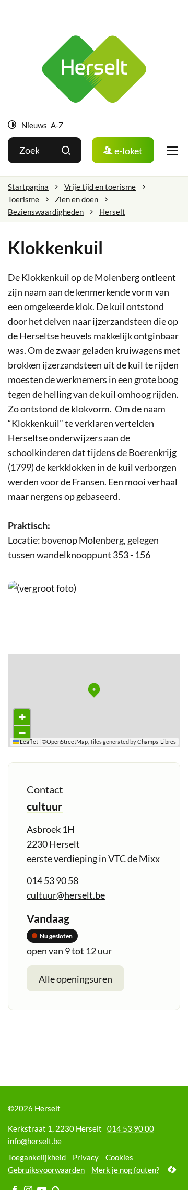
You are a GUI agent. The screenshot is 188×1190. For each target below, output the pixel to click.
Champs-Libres (156, 741)
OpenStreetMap (67, 741)
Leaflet (28, 741)
